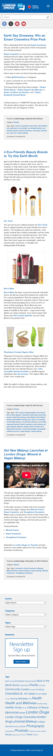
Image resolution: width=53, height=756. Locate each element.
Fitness (7, 699)
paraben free (39, 427)
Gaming (13, 698)
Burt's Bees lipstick (14, 415)
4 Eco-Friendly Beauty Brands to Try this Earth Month (26, 154)
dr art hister (41, 693)
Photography (35, 725)
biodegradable (30, 413)
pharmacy (16, 726)
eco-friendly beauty (35, 128)
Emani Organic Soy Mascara (30, 89)
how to (24, 708)
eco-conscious (12, 128)
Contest (18, 126)
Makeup (20, 427)
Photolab (21, 730)
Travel (29, 734)
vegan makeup (22, 133)
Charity (33, 685)
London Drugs (37, 711)
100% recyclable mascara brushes (23, 370)
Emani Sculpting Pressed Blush (22, 93)
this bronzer (22, 374)
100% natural (19, 413)
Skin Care (22, 735)
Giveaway (36, 131)
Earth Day (33, 126)
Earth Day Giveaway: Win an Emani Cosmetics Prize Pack (25, 37)
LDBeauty (32, 707)
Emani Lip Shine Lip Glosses (16, 92)
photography (9, 731)
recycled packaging (29, 429)
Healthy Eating (42, 703)
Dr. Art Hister (27, 693)
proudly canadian (40, 731)
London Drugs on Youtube (26, 545)
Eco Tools (42, 224)
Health (37, 697)
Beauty (16, 122)
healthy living (13, 707)
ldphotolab (12, 712)
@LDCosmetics (18, 77)
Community (12, 689)
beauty (21, 680)
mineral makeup (24, 571)
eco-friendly (22, 128)
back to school (11, 681)
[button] (26, 201)
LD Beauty (43, 707)
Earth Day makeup (19, 417)
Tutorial (35, 735)
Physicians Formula (14, 429)
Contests (33, 689)
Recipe (8, 734)
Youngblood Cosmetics (34, 512)
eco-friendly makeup (29, 422)
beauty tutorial (30, 681)
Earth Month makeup (20, 419)
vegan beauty (25, 431)
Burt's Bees (40, 413)
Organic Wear (29, 427)
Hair (29, 699)
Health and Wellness (20, 702)
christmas (42, 685)
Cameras (24, 685)
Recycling (15, 735)
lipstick (13, 427)
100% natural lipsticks (22, 315)
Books (16, 685)
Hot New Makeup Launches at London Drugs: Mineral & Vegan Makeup (25, 454)
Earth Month (42, 126)
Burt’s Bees (9, 292)
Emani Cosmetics (38, 45)
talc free (13, 133)
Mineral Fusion (37, 509)
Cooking (40, 689)
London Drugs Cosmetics (21, 717)
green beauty (38, 424)
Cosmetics (25, 126)
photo (23, 726)
